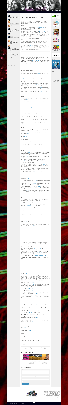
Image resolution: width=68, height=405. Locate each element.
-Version (33, 225)
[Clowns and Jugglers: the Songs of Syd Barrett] (56, 34)
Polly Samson (11, 62)
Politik (9, 62)
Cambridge (16, 54)
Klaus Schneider (39, 176)
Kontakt (40, 400)
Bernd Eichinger (31, 45)
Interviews (33, 11)
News (27, 14)
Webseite (29, 142)
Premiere (14, 62)
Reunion (15, 63)
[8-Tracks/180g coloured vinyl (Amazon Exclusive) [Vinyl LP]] (56, 25)
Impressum (35, 400)
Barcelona (42, 91)
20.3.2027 (55, 77)
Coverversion (17, 55)
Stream (16, 64)
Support (44, 11)
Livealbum (14, 60)
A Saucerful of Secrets (34, 216)
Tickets (11, 65)
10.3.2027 (54, 72)
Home (12, 11)
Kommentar (23, 369)
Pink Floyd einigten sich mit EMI (40, 27)
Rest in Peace (13, 63)
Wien (43, 63)
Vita (47, 11)
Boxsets (28, 133)
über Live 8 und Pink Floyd (43, 31)
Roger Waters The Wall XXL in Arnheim (36, 107)
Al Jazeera (24, 78)
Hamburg (44, 164)
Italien (11, 60)
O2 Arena (25, 136)
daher (32, 321)
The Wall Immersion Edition (38, 248)
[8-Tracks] (56, 42)
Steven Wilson (13, 64)
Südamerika (9, 65)
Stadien (25, 327)
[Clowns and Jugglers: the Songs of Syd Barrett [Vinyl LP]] (56, 48)
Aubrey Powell (9, 54)
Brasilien (33, 282)
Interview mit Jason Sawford (36, 60)
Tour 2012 (34, 200)
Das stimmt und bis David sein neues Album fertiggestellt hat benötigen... (14, 26)
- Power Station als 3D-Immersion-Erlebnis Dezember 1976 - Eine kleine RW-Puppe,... (14, 49)
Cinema (10, 55)
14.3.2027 (54, 74)
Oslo (41, 129)
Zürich (37, 162)
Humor (30, 265)
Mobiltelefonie (38, 69)
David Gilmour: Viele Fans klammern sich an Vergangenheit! (34, 362)
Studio (18, 64)
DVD (40, 141)
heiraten (36, 317)
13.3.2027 (54, 73)
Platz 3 (26, 273)
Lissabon (41, 87)
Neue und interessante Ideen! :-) (14, 45)
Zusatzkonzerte (31, 312)
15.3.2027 (54, 75)
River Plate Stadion (31, 288)
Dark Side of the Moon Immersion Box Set (39, 255)
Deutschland (10, 56)
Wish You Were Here (39, 304)
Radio (10, 63)
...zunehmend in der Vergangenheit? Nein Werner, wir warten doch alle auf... (14, 38)
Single (9, 64)
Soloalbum (11, 64)
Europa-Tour (10, 58)
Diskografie (15, 11)
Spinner (31, 212)
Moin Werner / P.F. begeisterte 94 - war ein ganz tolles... (14, 34)
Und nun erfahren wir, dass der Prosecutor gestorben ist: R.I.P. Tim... (14, 17)
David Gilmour (23, 14)
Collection (13, 55)
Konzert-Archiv (39, 11)
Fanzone (24, 11)
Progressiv (17, 62)
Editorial (20, 11)
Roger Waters (35, 14)
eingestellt (40, 305)
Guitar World (33, 275)
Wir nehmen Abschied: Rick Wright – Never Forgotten (47, 362)
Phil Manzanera (17, 61)
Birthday (11, 54)
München (29, 178)
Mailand (27, 99)
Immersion (9, 60)
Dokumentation (14, 56)
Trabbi (41, 175)
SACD (32, 290)
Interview (22, 120)
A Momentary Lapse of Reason (30, 205)
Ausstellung (32, 110)
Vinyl (13, 65)
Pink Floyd (30, 14)
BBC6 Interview (38, 84)
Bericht (48, 114)
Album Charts (38, 310)
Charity (18, 54)
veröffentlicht (40, 302)
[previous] (22, 359)
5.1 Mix (28, 332)
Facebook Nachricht (42, 219)
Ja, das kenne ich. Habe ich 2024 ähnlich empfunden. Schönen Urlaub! (14, 23)
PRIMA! (11, 20)
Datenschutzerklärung (30, 400)
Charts (8, 55)
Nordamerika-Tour (11, 61)
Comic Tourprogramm (37, 293)
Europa (37, 307)
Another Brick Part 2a (31, 173)
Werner (24, 19)
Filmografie (29, 11)
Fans (23, 344)
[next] (49, 359)
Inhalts (30, 330)
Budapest (35, 180)
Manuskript (33, 230)
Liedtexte (38, 73)
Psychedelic (9, 63)
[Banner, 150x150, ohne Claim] (55, 81)
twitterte (25, 103)
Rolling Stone (37, 292)
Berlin (35, 171)
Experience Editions (39, 252)
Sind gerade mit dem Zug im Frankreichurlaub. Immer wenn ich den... (14, 30)
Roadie (27, 335)
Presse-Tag (40, 186)
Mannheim (29, 152)
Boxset (13, 54)
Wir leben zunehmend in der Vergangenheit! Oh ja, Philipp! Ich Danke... (14, 42)
